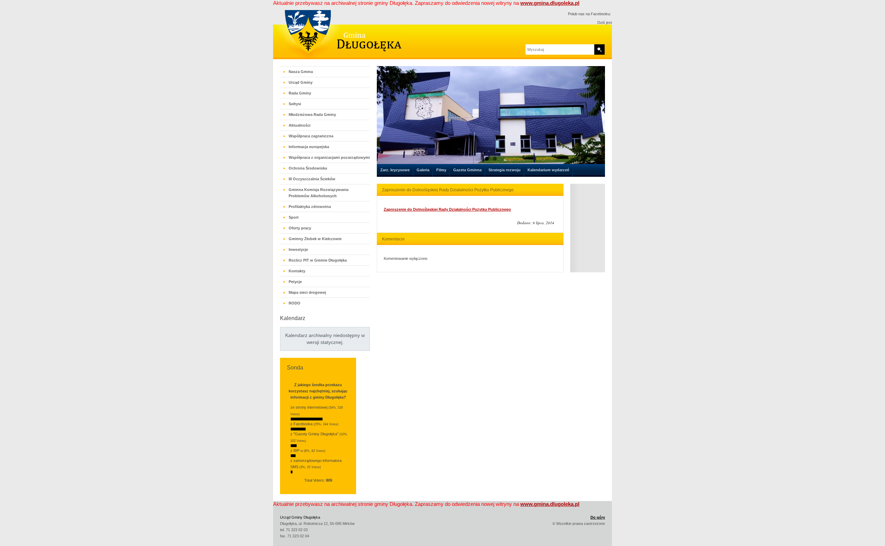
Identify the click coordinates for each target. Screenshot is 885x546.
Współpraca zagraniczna (311, 136)
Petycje (295, 282)
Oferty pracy (300, 228)
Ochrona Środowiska (308, 168)
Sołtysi (295, 104)
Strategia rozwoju (504, 170)
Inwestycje (298, 249)
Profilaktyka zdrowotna (310, 206)
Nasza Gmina (301, 72)
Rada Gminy (300, 93)
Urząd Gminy (301, 82)
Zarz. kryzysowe (395, 170)
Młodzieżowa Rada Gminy (312, 114)
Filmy (441, 170)
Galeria (423, 170)
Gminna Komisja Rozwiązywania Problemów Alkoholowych (318, 193)
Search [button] (599, 49)
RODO (294, 303)
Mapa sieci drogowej (307, 292)
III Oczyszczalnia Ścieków (312, 179)
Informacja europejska (309, 147)
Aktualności (299, 125)
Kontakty (297, 271)
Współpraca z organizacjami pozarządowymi (329, 157)
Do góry (597, 517)
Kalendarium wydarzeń (548, 170)
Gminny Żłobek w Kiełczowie (315, 239)
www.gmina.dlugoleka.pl (549, 3)
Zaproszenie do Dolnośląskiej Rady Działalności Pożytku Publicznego (447, 209)
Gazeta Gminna (467, 170)
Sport (294, 217)
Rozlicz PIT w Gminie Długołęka (318, 260)
